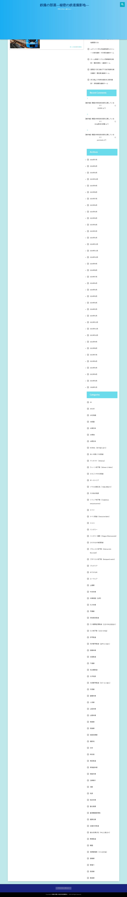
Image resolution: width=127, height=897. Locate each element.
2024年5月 (93, 290)
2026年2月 (93, 172)
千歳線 (92, 663)
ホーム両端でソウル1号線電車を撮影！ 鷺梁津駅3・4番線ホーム (102, 61)
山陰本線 (93, 709)
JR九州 (92, 409)
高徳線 (92, 871)
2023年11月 (94, 329)
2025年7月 (93, 198)
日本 (91, 748)
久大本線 (93, 605)
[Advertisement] (63, 25)
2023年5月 (93, 368)
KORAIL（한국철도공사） (98, 448)
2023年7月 (93, 355)
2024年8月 (93, 270)
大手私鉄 (93, 676)
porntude (101, 140)
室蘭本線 (93, 696)
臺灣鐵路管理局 (95, 813)
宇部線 (92, 689)
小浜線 (92, 702)
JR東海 (92, 435)
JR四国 (92, 422)
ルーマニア (93, 579)
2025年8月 (93, 192)
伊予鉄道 (93, 637)
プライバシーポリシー (64, 9)
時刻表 (92, 754)
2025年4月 (93, 218)
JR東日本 (93, 428)
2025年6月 (93, 205)
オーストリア (94, 480)
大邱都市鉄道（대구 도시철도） (100, 683)
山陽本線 (93, 715)
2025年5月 (93, 211)
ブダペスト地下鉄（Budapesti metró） (103, 559)
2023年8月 (93, 348)
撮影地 (92, 741)
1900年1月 (93, 387)
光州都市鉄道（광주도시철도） (100, 644)
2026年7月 (93, 159)
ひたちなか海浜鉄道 (96, 542)
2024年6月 (93, 283)
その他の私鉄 (94, 493)
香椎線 (92, 858)
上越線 (92, 585)
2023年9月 (93, 342)
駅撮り (92, 865)
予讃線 (92, 611)
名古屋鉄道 (93, 670)
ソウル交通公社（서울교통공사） (101, 487)
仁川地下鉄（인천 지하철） (99, 631)
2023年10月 (94, 335)
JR (91, 402)
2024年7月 (93, 277)
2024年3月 (93, 303)
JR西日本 (93, 441)
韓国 (91, 845)
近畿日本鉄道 (94, 826)
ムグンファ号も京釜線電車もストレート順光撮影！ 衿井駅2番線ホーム (102, 51)
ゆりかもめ (93, 572)
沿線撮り (93, 780)
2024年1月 (93, 316)
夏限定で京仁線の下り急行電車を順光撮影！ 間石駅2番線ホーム (102, 71)
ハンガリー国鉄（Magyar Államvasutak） (103, 536)
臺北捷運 (93, 806)
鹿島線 (92, 878)
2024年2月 (93, 309)
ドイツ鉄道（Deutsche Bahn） (100, 516)
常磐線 (92, 722)
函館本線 (93, 650)
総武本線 (93, 800)
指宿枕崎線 (93, 735)
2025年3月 (93, 225)
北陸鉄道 (93, 657)
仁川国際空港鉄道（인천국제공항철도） (103, 624)
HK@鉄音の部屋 (101, 124)
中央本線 (93, 592)
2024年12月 (94, 244)
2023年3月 (93, 381)
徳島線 (92, 728)
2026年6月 (93, 166)
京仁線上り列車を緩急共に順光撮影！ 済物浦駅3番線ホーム (101, 81)
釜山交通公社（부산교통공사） (100, 832)
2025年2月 (93, 231)
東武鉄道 (93, 761)
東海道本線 (93, 767)
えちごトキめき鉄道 (96, 474)
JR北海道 (93, 415)
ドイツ (92, 510)
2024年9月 (93, 264)
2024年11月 (94, 251)
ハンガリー (93, 529)
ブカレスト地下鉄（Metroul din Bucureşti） (100, 551)
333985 (101, 108)
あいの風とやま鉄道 (96, 454)
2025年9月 (93, 185)
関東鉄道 (93, 839)
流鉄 (91, 787)
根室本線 (93, 774)
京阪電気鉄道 (94, 618)
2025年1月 (93, 238)
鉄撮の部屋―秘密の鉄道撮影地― (64, 5)
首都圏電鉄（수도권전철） (99, 852)
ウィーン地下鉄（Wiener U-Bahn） (102, 467)
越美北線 (93, 819)
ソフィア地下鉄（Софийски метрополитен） (99, 501)
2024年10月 (94, 257)
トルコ (92, 523)
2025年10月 (94, 179)
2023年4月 (93, 374)
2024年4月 (93, 296)
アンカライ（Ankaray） (98, 461)
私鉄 (91, 793)
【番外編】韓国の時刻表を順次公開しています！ (100, 104)
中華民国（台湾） (96, 598)
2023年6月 (93, 361)
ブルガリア (93, 566)
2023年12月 (94, 322)
